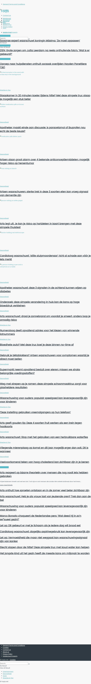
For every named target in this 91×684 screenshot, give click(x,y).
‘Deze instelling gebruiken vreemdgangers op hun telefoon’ (35, 412)
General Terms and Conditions (14, 4)
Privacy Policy (7, 654)
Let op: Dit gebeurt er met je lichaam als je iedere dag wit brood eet (40, 525)
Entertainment (7, 19)
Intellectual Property (10, 656)
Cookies (6, 648)
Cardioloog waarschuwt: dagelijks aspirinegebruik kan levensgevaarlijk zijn (45, 531)
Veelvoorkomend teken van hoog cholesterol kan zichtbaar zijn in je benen (44, 462)
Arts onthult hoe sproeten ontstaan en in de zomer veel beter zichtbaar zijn (44, 490)
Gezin (5, 676)
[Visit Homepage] (14, 11)
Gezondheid (4, 122)
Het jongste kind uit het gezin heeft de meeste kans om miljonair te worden (45, 553)
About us (6, 652)
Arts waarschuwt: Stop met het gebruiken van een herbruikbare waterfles (44, 437)
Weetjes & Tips (7, 32)
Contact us (7, 15)
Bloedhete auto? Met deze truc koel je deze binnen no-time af (37, 344)
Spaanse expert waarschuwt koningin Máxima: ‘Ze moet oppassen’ (40, 40)
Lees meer (6, 485)
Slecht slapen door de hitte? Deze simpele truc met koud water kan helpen (44, 547)
